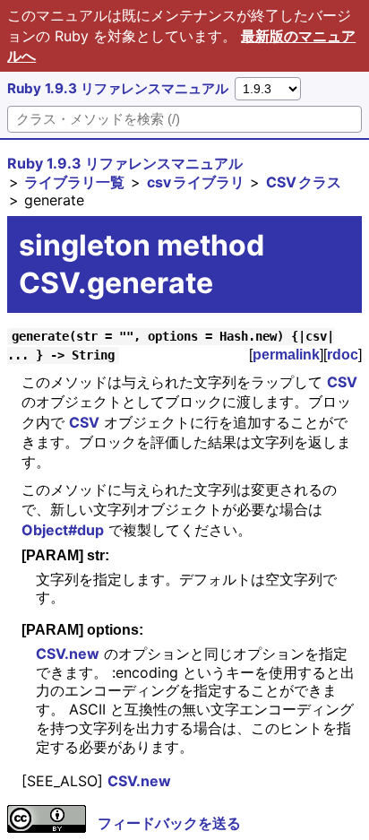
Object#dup (62, 530)
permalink (286, 354)
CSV (342, 382)
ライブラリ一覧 (74, 182)
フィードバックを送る (169, 823)
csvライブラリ (196, 182)
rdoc (342, 354)
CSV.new (67, 653)
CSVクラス (303, 182)
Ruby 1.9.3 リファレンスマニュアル (117, 88)
